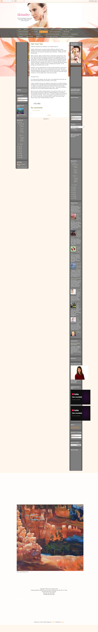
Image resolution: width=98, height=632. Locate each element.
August (21, 123)
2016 (19, 151)
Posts (20, 98)
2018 (19, 148)
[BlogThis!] (35, 103)
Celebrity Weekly (39, 36)
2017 (19, 150)
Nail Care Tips (66, 31)
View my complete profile (22, 167)
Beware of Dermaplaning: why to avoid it (76, 279)
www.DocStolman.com (75, 426)
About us (25, 29)
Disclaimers (20, 36)
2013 (19, 157)
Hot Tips (46, 29)
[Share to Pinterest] (39, 103)
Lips (66, 29)
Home (19, 29)
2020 (19, 122)
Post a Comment (36, 110)
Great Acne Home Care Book (79, 319)
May (21, 144)
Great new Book (79, 290)
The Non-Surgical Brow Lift (55, 31)
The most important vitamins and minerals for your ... (21, 129)
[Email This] (34, 103)
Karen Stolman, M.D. (21, 165)
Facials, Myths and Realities (52, 36)
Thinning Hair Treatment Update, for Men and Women (29, 34)
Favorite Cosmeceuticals (23, 31)
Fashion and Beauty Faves (35, 29)
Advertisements (74, 34)
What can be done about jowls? (75, 344)
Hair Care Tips (44, 31)
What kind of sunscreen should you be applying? (21, 138)
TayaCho (53, 622)
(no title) (72, 205)
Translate (75, 129)
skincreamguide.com (75, 92)
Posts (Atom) (52, 118)
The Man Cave (65, 34)
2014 (19, 155)
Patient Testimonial (79, 332)
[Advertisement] (21, 64)
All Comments (22, 100)
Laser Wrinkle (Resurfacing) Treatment (51, 34)
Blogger (62, 622)
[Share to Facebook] (38, 103)
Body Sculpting (34, 31)
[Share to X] (37, 103)
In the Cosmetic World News (56, 29)
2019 (19, 146)
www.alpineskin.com (75, 427)
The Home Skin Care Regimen (67, 36)
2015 (19, 153)
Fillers (71, 29)
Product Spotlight (29, 36)
